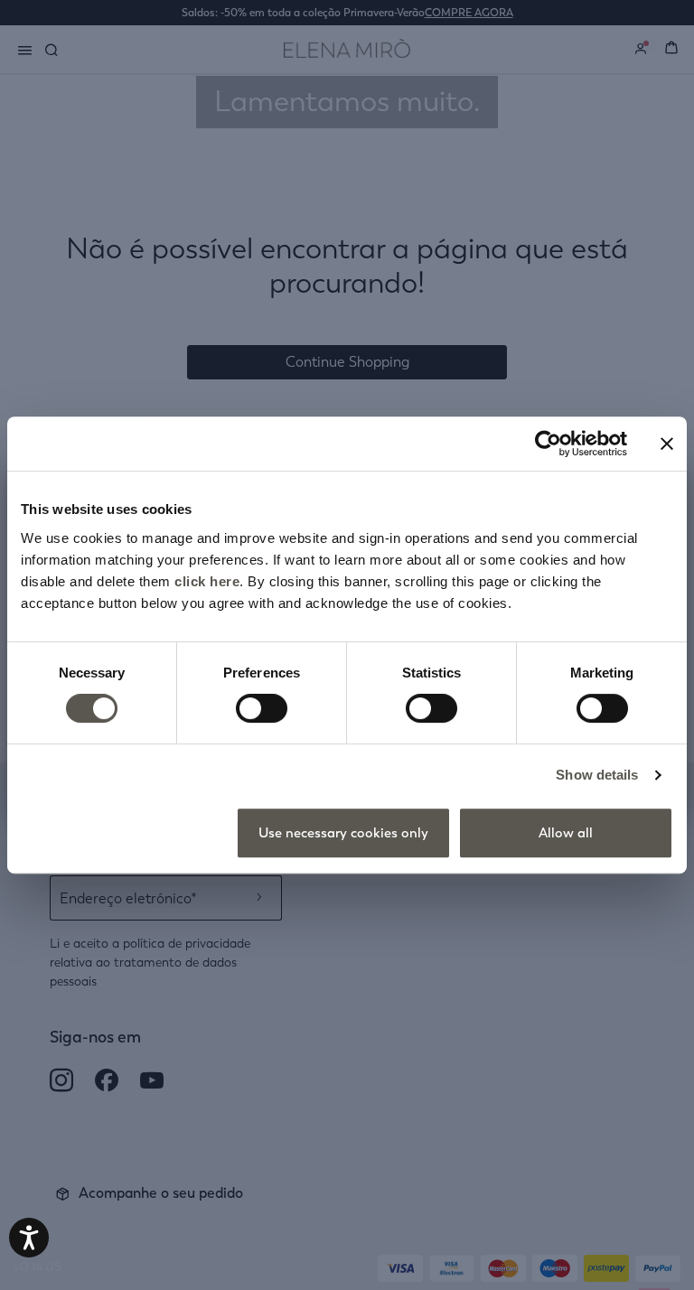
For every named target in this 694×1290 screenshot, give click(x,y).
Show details (597, 774)
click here (206, 581)
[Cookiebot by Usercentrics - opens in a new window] (548, 443)
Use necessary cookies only (343, 833)
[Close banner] (667, 443)
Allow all (566, 833)
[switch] (261, 708)
